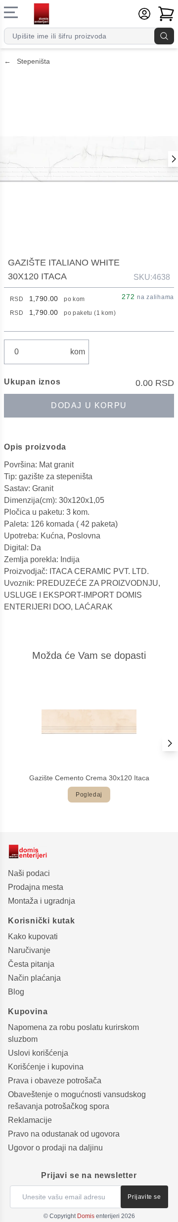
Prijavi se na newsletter (88, 1175)
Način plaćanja (34, 978)
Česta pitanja (31, 964)
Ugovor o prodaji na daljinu (55, 1148)
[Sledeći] (170, 743)
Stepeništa (27, 61)
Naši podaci (29, 873)
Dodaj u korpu (89, 405)
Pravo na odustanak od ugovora (64, 1134)
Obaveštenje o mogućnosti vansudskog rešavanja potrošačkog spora (77, 1100)
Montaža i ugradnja (41, 901)
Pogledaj (89, 794)
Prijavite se (144, 1196)
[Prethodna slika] (173, 159)
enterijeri (98, 1216)
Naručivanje (29, 950)
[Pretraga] (164, 36)
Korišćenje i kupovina (46, 1067)
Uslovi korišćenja (38, 1053)
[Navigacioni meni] (11, 12)
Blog (16, 992)
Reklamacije (30, 1120)
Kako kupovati (33, 936)
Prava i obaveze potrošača (54, 1080)
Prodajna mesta (35, 887)
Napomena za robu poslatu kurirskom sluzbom (73, 1033)
